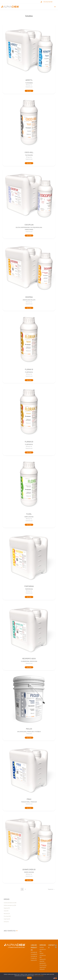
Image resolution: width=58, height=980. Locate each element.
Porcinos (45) (7, 916)
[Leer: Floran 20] (29, 411)
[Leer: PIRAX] (29, 769)
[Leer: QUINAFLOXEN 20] (29, 839)
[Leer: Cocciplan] (29, 194)
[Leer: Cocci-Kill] (29, 122)
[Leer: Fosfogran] (29, 556)
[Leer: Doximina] (29, 267)
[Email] (56, 945)
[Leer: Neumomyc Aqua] (29, 628)
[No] (56, 976)
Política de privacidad (38, 975)
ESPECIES (43, 945)
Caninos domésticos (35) (10, 902)
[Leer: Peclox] (29, 699)
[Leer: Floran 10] (29, 339)
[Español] (56, 978)
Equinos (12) (7, 908)
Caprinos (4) (7, 919)
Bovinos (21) (7, 913)
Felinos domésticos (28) (10, 905)
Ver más (29, 91)
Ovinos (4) (6, 921)
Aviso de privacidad (47, 1)
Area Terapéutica (10, 931)
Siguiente (51, 889)
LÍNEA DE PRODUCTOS (34, 947)
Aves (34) (6, 910)
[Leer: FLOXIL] (29, 484)
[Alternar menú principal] (55, 6)
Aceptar (29, 977)
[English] (54, 978)
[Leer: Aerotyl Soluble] (29, 50)
